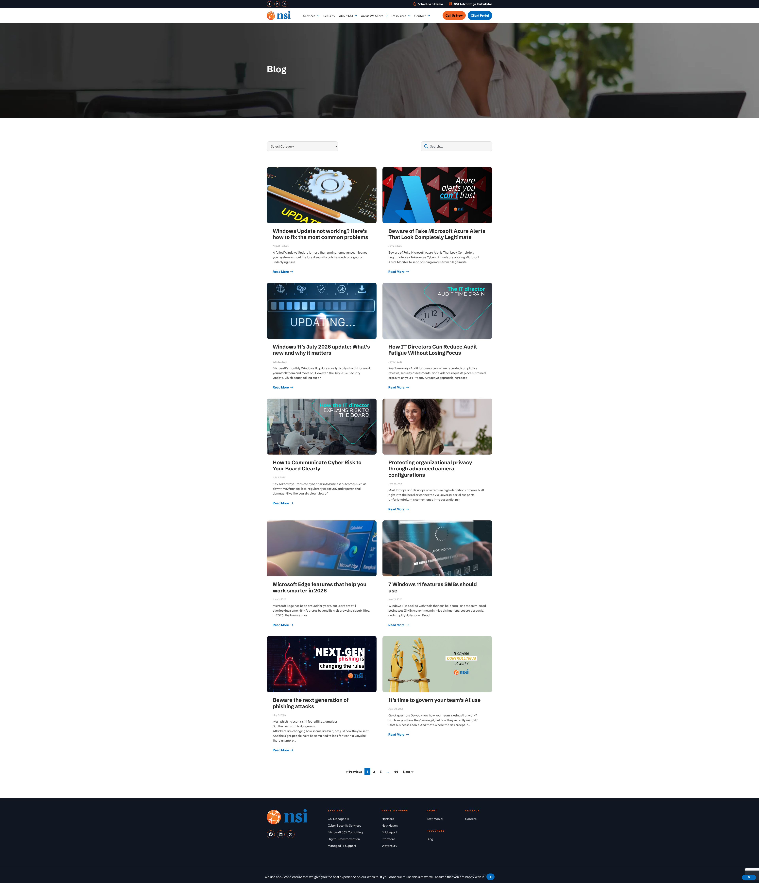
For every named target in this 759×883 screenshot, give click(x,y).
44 (397, 771)
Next (407, 772)
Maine (384, 63)
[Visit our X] (284, 4)
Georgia (430, 48)
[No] (749, 877)
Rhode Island (388, 106)
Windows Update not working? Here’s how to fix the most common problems (320, 234)
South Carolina (434, 106)
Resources (399, 16)
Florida (385, 48)
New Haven (432, 77)
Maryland (431, 63)
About (432, 810)
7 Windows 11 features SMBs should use (432, 587)
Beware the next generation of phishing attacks (311, 703)
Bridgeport (387, 34)
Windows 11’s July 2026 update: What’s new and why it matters (321, 350)
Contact (420, 16)
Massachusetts (479, 63)
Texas (384, 120)
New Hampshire (391, 77)
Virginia (474, 120)
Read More (281, 272)
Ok (490, 877)
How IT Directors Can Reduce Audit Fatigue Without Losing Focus (432, 350)
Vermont (430, 120)
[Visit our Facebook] (269, 4)
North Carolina (434, 92)
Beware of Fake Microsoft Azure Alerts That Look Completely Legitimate (436, 234)
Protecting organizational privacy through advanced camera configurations (430, 468)
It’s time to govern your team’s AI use (434, 700)
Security (329, 16)
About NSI (346, 16)
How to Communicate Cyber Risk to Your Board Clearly (317, 465)
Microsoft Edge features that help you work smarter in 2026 (319, 587)
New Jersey (477, 77)
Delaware (476, 34)
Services (309, 16)
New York (386, 92)
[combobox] (456, 146)
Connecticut (432, 34)
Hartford (475, 48)
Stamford (475, 106)
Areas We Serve (372, 16)
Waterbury (387, 135)
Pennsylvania (478, 92)
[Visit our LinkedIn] (277, 4)
